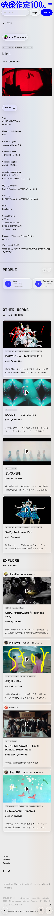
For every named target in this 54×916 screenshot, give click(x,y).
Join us (46, 12)
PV (20, 905)
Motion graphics (15, 901)
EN (46, 905)
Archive (6, 859)
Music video (36, 898)
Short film (47, 901)
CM (41, 901)
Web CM (15, 905)
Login (34, 12)
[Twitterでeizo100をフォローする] (8, 871)
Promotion (34, 901)
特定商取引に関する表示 (13, 884)
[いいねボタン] (41, 910)
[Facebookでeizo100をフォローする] (3, 871)
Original (7, 905)
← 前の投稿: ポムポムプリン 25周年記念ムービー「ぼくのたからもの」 (49, 910)
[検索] (5, 12)
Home (5, 856)
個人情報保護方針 (41, 884)
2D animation (25, 898)
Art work (26, 901)
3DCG (5, 901)
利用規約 (28, 884)
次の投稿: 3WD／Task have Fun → (4, 910)
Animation (45, 898)
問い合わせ (8, 888)
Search (6, 863)
